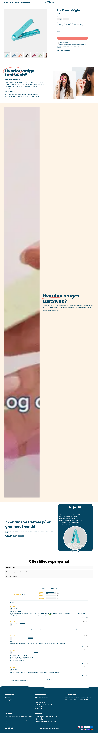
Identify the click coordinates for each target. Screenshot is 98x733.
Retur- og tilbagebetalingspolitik (43, 704)
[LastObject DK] (49, 2)
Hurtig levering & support (64, 50)
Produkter (7, 698)
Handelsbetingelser (40, 702)
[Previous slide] (72, 551)
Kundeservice (40, 695)
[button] (6, 2)
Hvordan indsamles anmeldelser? (19, 680)
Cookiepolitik (38, 709)
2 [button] (47, 679)
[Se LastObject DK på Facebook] (12, 728)
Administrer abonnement (42, 698)
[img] (13, 606)
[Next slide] (78, 551)
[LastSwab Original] (7, 55)
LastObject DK (45, 728)
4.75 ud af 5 (24, 594)
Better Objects (56, 728)
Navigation (9, 695)
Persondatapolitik (39, 706)
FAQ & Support (39, 700)
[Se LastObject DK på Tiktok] (9, 728)
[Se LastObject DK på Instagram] (6, 728)
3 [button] (49, 679)
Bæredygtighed (9, 700)
